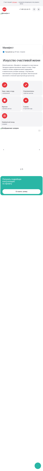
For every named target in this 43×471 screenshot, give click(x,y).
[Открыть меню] (39, 9)
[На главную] (4, 9)
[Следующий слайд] (39, 149)
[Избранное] (34, 9)
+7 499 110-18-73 (24, 9)
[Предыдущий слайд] (3, 149)
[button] (38, 466)
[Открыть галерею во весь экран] (39, 130)
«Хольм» (14, 2)
